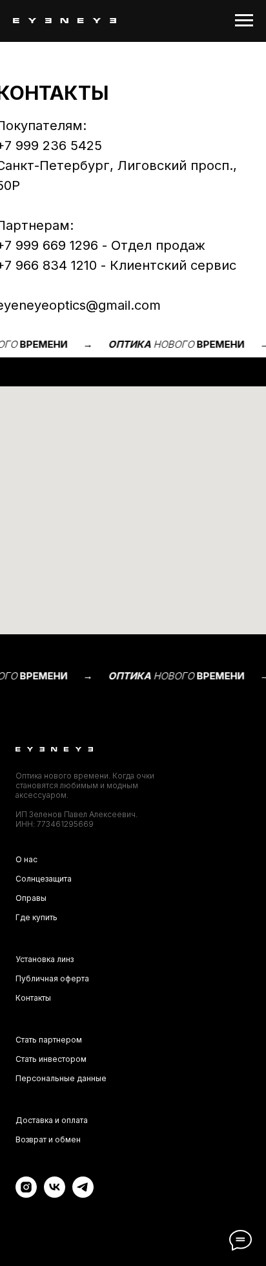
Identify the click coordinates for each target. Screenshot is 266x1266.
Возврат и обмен (48, 1139)
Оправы (30, 898)
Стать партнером (48, 1039)
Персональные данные (61, 1078)
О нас (26, 859)
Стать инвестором (51, 1059)
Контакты (33, 998)
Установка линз (44, 959)
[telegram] (83, 1194)
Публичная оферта (52, 978)
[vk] (54, 1194)
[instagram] (26, 1194)
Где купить (36, 917)
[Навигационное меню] (244, 20)
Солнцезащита (43, 878)
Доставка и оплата (51, 1120)
